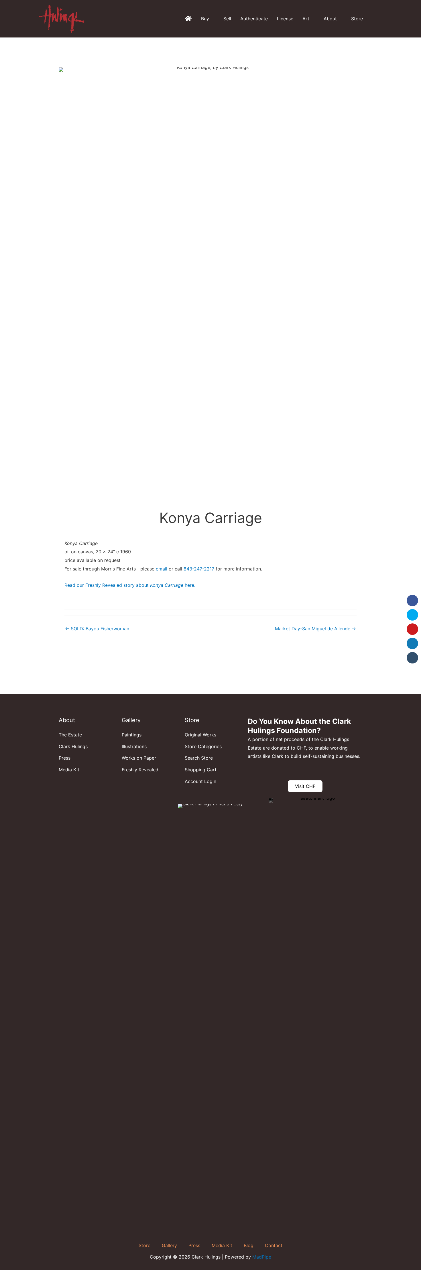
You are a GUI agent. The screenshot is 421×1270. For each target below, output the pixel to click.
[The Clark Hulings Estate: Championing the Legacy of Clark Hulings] (188, 19)
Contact (273, 1245)
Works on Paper (139, 758)
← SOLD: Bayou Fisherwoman (97, 628)
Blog (248, 1245)
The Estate (70, 735)
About (330, 18)
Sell (227, 18)
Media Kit (69, 769)
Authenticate (254, 18)
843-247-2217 (199, 569)
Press (64, 758)
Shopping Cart (201, 769)
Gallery (169, 1245)
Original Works (200, 735)
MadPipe (261, 1257)
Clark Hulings (73, 746)
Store (357, 18)
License (285, 18)
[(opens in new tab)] (315, 1012)
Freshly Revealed (140, 769)
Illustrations (134, 746)
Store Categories (203, 746)
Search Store (199, 758)
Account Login (200, 781)
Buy (205, 18)
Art (305, 18)
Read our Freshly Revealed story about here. (129, 585)
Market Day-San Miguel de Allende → (315, 628)
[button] (380, 19)
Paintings (131, 735)
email (161, 569)
